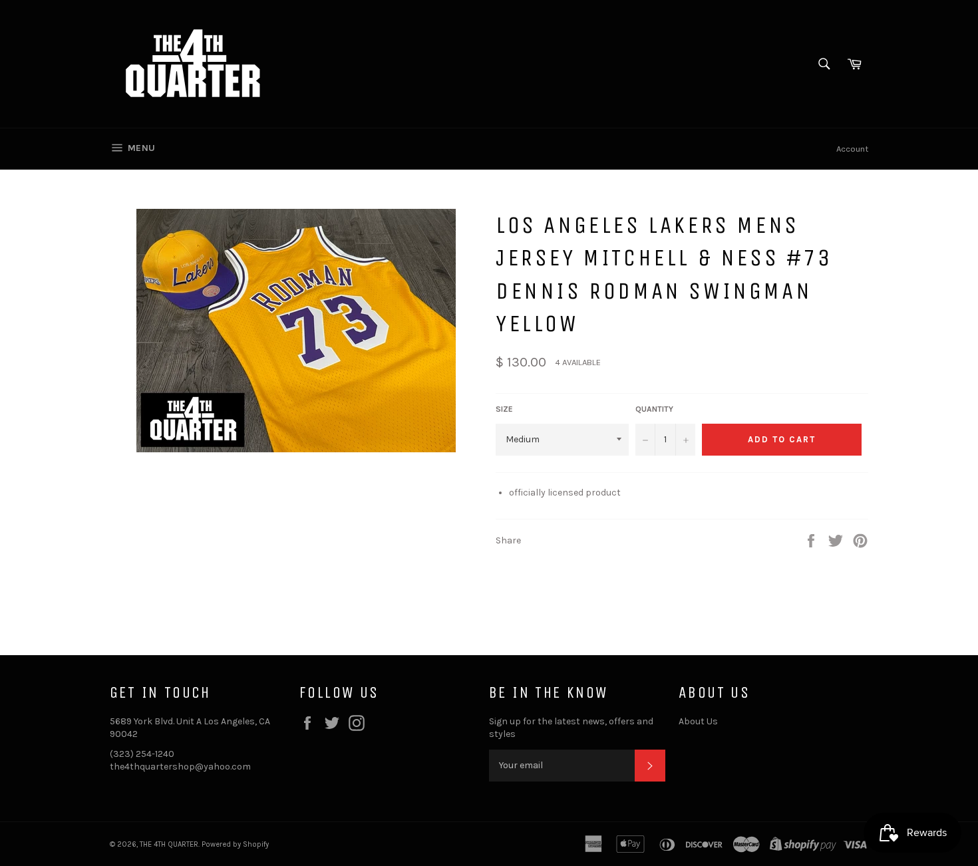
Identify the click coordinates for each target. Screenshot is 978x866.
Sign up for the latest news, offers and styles (571, 728)
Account (852, 149)
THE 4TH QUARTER (169, 844)
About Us (698, 721)
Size (504, 409)
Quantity (654, 409)
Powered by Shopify (235, 844)
